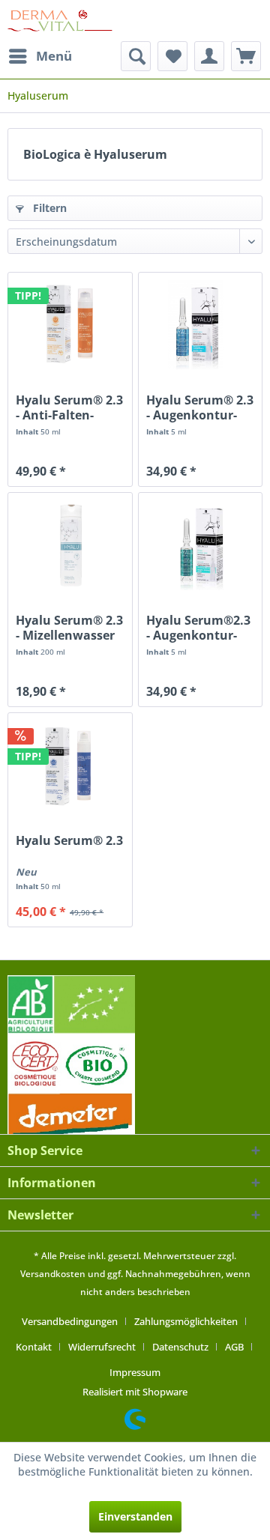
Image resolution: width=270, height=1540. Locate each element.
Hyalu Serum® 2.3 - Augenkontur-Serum (200, 407)
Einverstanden (135, 1516)
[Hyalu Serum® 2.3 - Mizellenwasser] (70, 545)
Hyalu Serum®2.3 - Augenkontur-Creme (198, 628)
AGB (234, 1346)
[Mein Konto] (209, 56)
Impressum (135, 1372)
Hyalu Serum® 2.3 (69, 841)
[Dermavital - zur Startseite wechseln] (60, 20)
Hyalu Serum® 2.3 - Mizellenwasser (69, 628)
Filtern (48, 208)
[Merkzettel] (173, 56)
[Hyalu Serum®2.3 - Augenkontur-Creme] (200, 545)
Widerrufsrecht (102, 1346)
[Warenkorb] (246, 56)
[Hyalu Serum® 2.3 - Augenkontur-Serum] (200, 325)
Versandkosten (53, 1273)
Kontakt (34, 1346)
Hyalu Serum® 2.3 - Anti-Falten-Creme (69, 407)
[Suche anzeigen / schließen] (136, 56)
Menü (54, 55)
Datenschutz (180, 1346)
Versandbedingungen (70, 1321)
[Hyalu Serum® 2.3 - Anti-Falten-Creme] (70, 325)
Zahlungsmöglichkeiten (186, 1321)
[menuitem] (40, 56)
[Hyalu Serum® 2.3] (70, 765)
